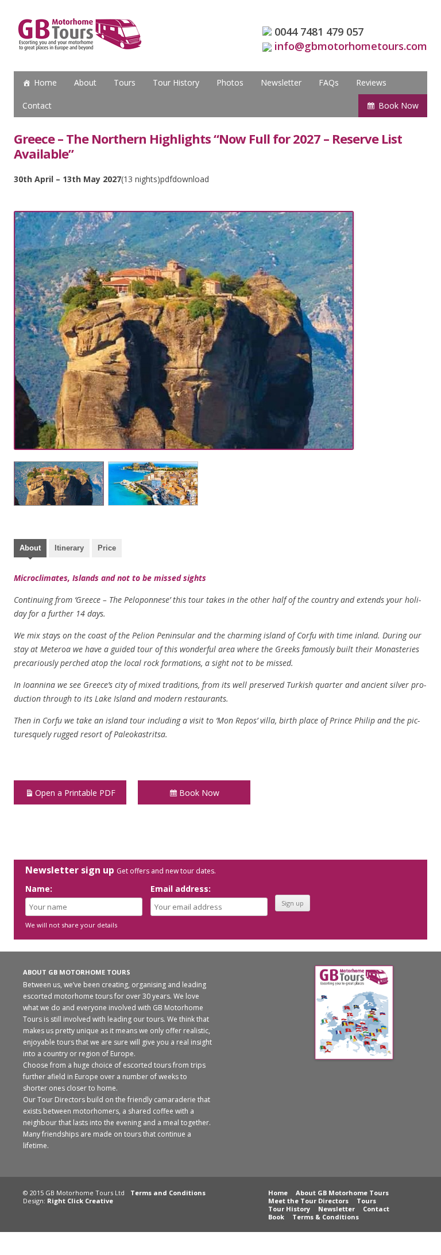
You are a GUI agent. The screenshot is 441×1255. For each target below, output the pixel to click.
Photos (229, 82)
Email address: (180, 888)
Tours (125, 82)
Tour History (176, 82)
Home (45, 82)
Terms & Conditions (325, 1216)
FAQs (329, 82)
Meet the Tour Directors (308, 1200)
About (85, 82)
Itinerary (69, 548)
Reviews (371, 82)
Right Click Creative (80, 1200)
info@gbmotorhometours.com (350, 46)
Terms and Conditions (168, 1192)
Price (107, 548)
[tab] (30, 549)
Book (276, 1216)
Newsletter (281, 82)
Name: (38, 888)
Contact (37, 105)
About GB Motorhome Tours (342, 1192)
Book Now (398, 105)
